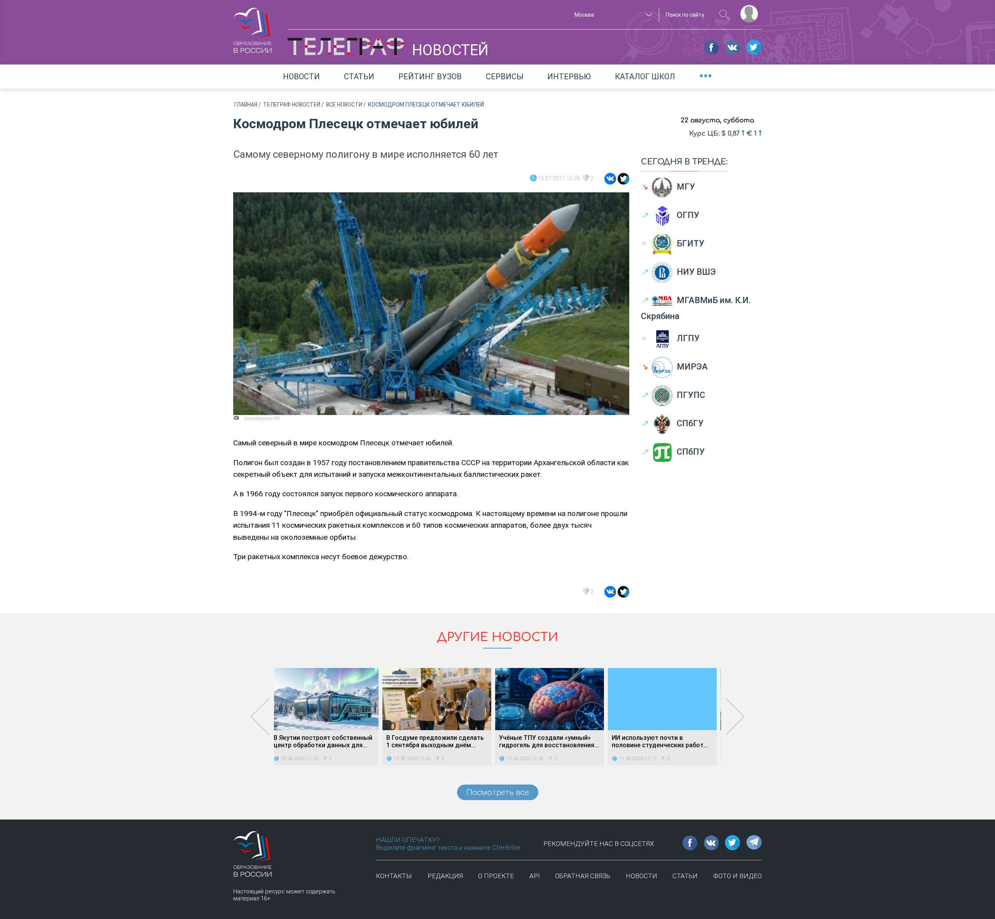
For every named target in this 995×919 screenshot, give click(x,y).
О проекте (496, 876)
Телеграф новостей (292, 104)
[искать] (724, 14)
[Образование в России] (252, 27)
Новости (301, 76)
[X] (623, 179)
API (534, 876)
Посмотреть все (497, 792)
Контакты (394, 876)
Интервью (569, 76)
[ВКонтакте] (610, 179)
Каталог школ (645, 76)
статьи (685, 876)
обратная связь (582, 876)
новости (641, 876)
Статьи (359, 76)
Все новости (344, 104)
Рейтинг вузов (430, 76)
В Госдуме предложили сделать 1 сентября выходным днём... (326, 741)
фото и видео (737, 876)
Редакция (445, 876)
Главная (246, 104)
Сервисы (505, 76)
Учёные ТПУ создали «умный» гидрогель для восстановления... (441, 741)
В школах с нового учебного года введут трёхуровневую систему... (666, 741)
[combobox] (612, 14)
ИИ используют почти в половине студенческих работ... (551, 741)
